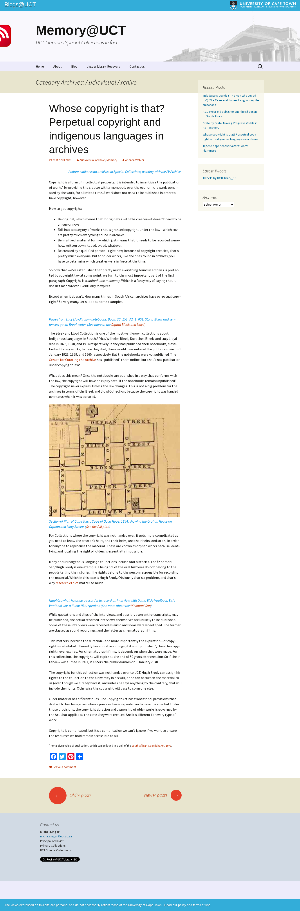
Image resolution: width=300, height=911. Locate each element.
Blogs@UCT (20, 4)
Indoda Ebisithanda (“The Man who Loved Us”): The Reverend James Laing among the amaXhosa (231, 100)
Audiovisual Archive (92, 160)
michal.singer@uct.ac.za (56, 836)
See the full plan (97, 526)
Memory (112, 160)
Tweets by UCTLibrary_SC (219, 178)
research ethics (67, 583)
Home (40, 66)
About (57, 66)
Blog (74, 66)
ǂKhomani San (140, 605)
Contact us (137, 66)
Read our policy (175, 905)
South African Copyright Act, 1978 (151, 746)
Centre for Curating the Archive (72, 359)
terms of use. (202, 905)
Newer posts (161, 795)
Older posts (73, 795)
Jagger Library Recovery (103, 66)
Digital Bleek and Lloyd (128, 324)
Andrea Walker (134, 160)
